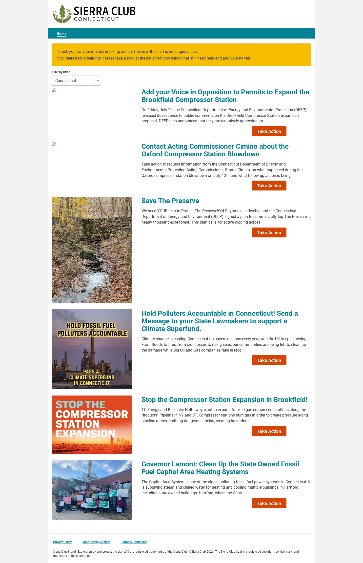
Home (62, 34)
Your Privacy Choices (96, 542)
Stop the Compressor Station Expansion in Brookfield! (224, 399)
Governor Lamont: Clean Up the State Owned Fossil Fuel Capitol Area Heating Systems (220, 467)
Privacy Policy (62, 542)
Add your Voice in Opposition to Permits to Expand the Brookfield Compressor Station (225, 95)
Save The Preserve (170, 200)
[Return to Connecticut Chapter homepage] (94, 14)
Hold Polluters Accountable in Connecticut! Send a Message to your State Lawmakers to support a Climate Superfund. (219, 320)
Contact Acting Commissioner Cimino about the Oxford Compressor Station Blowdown (215, 149)
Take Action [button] (269, 131)
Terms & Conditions (134, 542)
